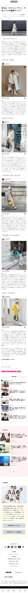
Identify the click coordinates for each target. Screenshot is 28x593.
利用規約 (14, 556)
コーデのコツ (13, 371)
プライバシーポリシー (14, 554)
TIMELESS (14, 591)
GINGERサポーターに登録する (14, 532)
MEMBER (25, 591)
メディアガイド (14, 566)
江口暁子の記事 (4, 359)
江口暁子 (22, 14)
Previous (10, 471)
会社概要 (14, 551)
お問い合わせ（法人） (14, 563)
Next (17, 471)
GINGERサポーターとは (14, 525)
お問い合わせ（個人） (14, 561)
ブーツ (8, 371)
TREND (19, 591)
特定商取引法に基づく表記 (14, 558)
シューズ (4, 371)
